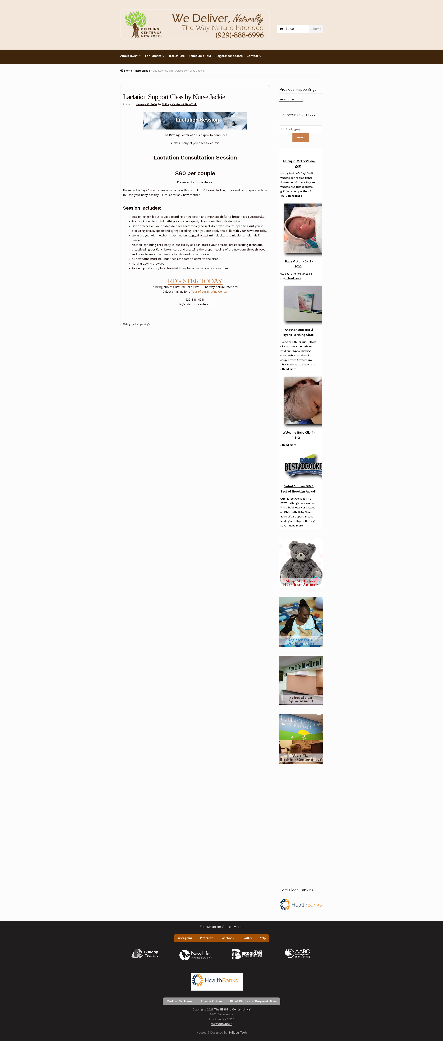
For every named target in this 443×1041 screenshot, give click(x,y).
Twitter (247, 938)
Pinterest (206, 938)
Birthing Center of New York (179, 104)
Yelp (263, 938)
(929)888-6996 (221, 1024)
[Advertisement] (301, 825)
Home (128, 70)
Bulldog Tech (237, 1032)
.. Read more (294, 195)
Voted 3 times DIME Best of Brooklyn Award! (298, 488)
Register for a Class (229, 56)
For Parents (153, 56)
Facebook (227, 938)
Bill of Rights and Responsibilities (253, 1001)
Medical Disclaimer (179, 1001)
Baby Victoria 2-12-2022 (299, 264)
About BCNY (129, 56)
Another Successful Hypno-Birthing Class (298, 332)
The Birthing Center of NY (232, 1009)
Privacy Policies (211, 1001)
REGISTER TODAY (195, 281)
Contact (252, 56)
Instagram (184, 938)
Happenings (142, 70)
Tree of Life (176, 56)
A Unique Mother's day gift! (299, 163)
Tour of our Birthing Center (209, 291)
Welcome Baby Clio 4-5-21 (299, 435)
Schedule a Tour (200, 56)
